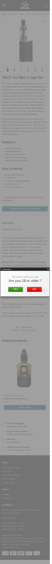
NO (34, 289)
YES (15, 289)
